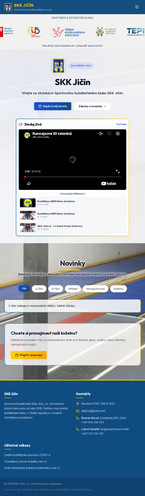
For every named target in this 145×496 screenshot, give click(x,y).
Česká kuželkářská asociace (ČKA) (26, 455)
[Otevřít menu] (137, 7)
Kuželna (118, 288)
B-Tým (55, 288)
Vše (24, 288)
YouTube (121, 124)
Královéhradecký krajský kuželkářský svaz (30, 468)
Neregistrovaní (95, 288)
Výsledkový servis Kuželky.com (24, 461)
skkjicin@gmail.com (93, 411)
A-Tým (39, 288)
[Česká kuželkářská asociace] (38, 32)
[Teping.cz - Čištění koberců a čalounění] (111, 32)
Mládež (73, 288)
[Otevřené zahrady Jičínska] (76, 32)
